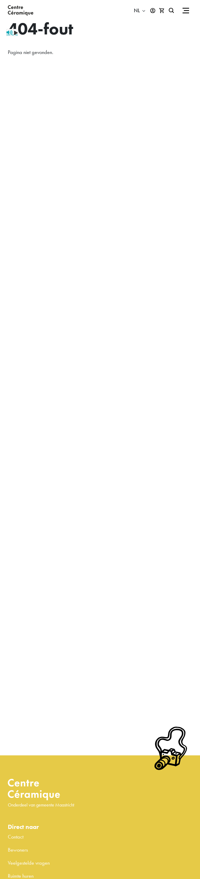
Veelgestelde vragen (29, 862)
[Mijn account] (153, 11)
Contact (15, 836)
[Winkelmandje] (162, 11)
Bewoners (18, 849)
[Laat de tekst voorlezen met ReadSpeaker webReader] (12, 32)
